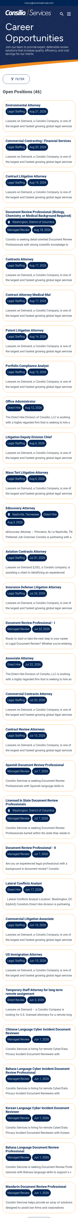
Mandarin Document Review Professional (36, 1186)
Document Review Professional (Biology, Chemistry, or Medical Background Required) (38, 214)
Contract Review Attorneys (25, 729)
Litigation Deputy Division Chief (29, 437)
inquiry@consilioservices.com (39, 3)
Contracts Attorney (19, 259)
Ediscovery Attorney (20, 508)
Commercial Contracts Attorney (29, 694)
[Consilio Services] (28, 14)
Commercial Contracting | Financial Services (38, 141)
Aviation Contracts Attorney (26, 551)
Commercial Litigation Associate (30, 919)
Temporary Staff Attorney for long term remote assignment (34, 992)
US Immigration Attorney (24, 954)
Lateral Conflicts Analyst (24, 883)
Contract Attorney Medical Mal (28, 295)
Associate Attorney (20, 658)
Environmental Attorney (23, 105)
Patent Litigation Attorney (25, 330)
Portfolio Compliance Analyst (27, 366)
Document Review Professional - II (31, 848)
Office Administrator (21, 401)
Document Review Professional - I (30, 623)
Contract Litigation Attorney (26, 176)
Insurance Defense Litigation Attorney (33, 587)
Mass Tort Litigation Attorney (27, 472)
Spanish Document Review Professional (35, 765)
